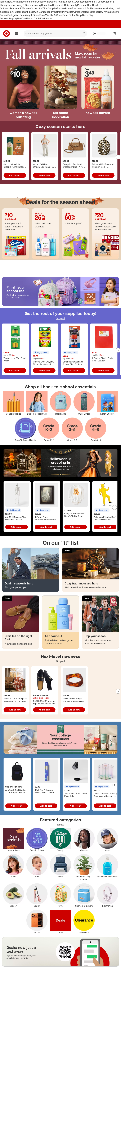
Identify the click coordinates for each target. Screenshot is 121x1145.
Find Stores (46, 18)
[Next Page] (118, 157)
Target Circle (33, 18)
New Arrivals (104, 11)
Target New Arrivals (10, 1)
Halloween (50, 1)
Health (18, 8)
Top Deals (20, 15)
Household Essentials (52, 5)
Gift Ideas (29, 11)
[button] (41, 352)
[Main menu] (17, 33)
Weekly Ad (50, 15)
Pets (12, 8)
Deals (84, 11)
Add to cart (15, 175)
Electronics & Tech (81, 8)
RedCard (22, 18)
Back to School (28, 1)
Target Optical (73, 11)
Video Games (98, 8)
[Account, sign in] (100, 33)
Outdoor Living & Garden (20, 5)
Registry (13, 18)
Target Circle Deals (35, 15)
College (40, 1)
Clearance (92, 11)
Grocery (37, 5)
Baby (67, 5)
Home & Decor (96, 1)
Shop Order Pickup (66, 15)
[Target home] (6, 33)
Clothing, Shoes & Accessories (72, 1)
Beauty (73, 5)
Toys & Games (64, 8)
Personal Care (84, 5)
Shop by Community (55, 11)
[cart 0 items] (115, 33)
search (84, 33)
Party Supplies (16, 11)
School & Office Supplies (44, 8)
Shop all (60, 318)
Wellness (26, 8)
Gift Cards (39, 11)
